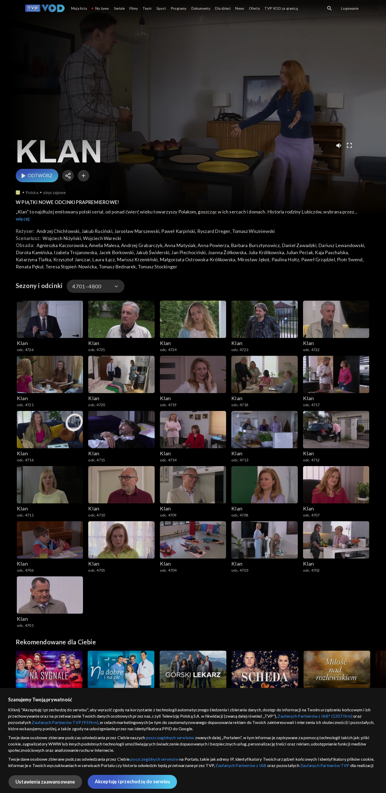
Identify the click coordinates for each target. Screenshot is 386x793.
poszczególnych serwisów (170, 737)
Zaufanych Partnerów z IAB (240, 765)
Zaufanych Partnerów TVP (325, 765)
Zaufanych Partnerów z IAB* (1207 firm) (315, 715)
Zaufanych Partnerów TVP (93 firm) (65, 722)
